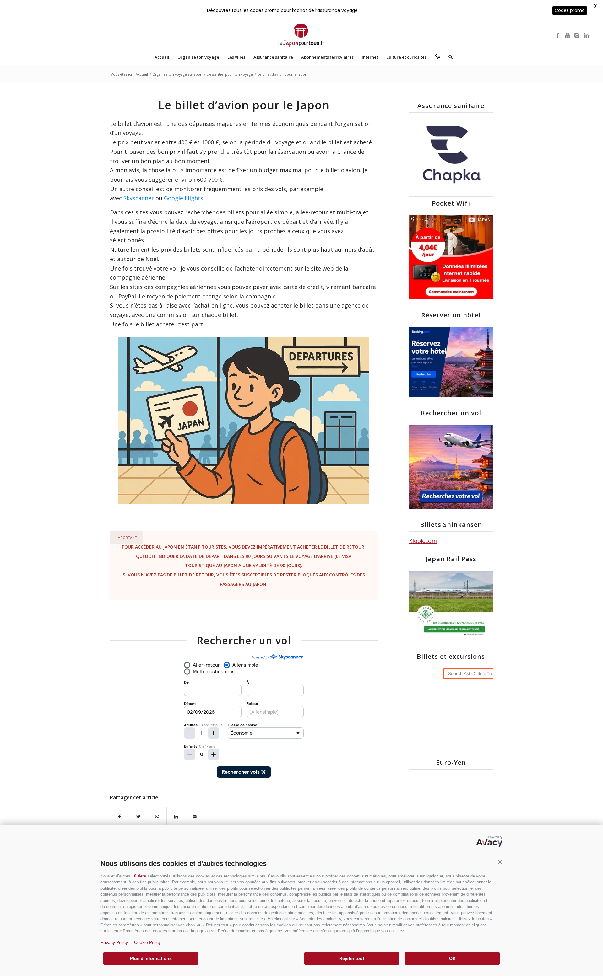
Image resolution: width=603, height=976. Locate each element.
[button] (500, 862)
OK (452, 958)
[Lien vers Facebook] (558, 35)
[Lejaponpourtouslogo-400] (301, 35)
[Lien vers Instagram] (577, 35)
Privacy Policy (114, 942)
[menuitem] (161, 57)
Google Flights (183, 198)
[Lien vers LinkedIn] (586, 35)
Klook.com (423, 540)
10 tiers (139, 876)
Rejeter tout (351, 958)
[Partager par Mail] (194, 816)
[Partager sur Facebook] (119, 816)
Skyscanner (138, 198)
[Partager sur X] (138, 816)
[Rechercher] (448, 57)
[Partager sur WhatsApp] (157, 816)
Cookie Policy (147, 942)
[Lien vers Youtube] (567, 35)
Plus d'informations (151, 958)
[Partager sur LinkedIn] (176, 816)
